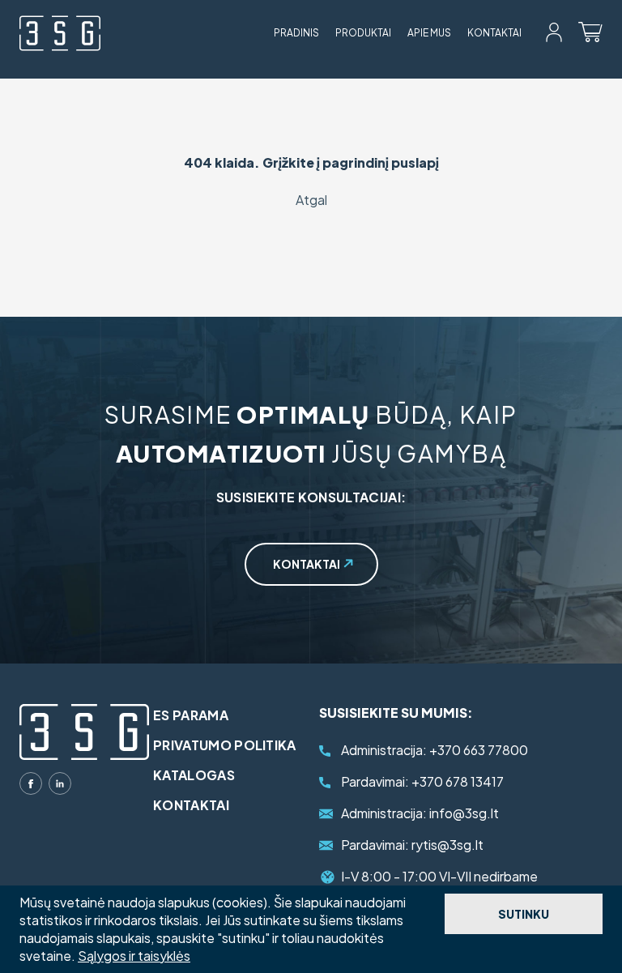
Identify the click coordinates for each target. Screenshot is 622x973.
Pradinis (296, 33)
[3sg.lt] (59, 33)
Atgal (311, 199)
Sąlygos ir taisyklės (134, 955)
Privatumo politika (224, 744)
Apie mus (429, 33)
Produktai (363, 33)
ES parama (190, 714)
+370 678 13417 (422, 781)
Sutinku (523, 914)
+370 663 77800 (434, 749)
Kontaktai (494, 33)
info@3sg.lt (420, 813)
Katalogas (194, 774)
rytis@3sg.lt (412, 844)
